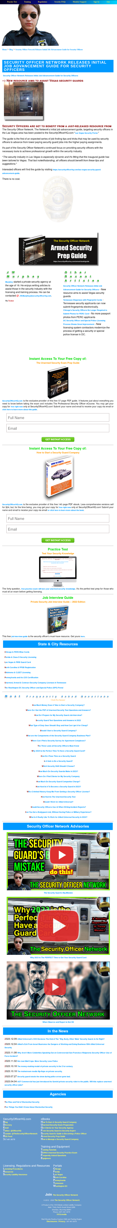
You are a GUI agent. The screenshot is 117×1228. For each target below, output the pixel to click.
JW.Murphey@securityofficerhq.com (35, 295)
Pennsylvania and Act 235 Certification (21, 677)
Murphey (9, 281)
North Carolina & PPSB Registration (20, 667)
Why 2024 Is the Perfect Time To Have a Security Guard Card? (58, 750)
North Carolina (59, 1177)
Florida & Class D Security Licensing (20, 657)
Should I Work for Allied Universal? (58, 801)
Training (27, 2)
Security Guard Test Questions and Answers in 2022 (58, 720)
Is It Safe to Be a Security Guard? (58, 761)
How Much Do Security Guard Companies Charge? (58, 781)
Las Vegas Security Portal (86, 133)
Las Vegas (58, 1174)
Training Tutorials (48, 1149)
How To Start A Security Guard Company (59, 1122)
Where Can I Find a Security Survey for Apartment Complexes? (58, 740)
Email (6, 1127)
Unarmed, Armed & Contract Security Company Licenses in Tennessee (35, 682)
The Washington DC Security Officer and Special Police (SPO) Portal (34, 687)
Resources (8, 1171)
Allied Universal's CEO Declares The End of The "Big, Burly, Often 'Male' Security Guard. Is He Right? (61, 1039)
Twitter (11, 301)
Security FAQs (60, 2)
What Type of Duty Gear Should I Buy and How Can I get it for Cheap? (58, 725)
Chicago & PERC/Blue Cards (17, 652)
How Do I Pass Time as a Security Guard (58, 756)
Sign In (96, 2)
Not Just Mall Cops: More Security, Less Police (37, 1061)
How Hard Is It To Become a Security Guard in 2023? (58, 786)
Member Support (79, 2)
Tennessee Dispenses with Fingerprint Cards (82, 299)
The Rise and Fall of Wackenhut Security (22, 1102)
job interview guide (19, 636)
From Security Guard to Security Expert (58, 1130)
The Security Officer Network (65, 1195)
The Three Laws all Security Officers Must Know (58, 745)
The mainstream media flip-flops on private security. (39, 1071)
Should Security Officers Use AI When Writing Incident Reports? (58, 807)
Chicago (57, 1168)
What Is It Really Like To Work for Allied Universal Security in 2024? (58, 817)
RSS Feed (7, 1136)
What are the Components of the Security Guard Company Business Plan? (58, 735)
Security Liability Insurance (15, 1174)
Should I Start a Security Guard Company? (58, 730)
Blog (5, 1122)
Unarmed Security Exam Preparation (57, 1124)
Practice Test (12, 2)
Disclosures (52, 1221)
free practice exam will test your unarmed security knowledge (48, 588)
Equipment (46, 1158)
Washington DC (60, 1186)
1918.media (62, 1214)
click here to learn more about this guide (19, 409)
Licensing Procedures (13, 1168)
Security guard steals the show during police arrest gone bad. (43, 1076)
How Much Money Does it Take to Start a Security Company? (58, 705)
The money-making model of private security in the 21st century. (45, 1066)
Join (108, 2)
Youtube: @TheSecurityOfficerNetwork (20, 1133)
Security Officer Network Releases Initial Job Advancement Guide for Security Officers (40, 75)
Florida (56, 1171)
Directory (7, 1124)
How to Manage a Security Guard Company (60, 1139)
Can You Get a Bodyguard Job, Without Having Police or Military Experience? (58, 812)
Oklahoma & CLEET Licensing (17, 672)
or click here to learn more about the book (66, 510)
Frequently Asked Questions (69, 696)
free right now (17, 406)
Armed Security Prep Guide (53, 1136)
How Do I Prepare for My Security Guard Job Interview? (58, 715)
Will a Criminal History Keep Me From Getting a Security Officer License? (58, 791)
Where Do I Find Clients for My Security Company (58, 776)
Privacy (61, 1221)
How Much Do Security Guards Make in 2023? (58, 771)
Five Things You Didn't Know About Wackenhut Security (29, 1107)
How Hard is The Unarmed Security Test (58, 796)
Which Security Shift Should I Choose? (58, 766)
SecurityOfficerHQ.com (12, 400)
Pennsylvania (59, 1180)
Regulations (42, 2)
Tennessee (58, 1183)
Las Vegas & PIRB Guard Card (18, 662)
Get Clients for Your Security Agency (57, 1127)
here (83, 636)
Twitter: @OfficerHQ (12, 1130)
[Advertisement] (57, 203)
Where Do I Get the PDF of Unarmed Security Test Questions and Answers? (58, 710)
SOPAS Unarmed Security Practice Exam (59, 1152)
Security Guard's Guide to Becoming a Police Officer (64, 1133)
